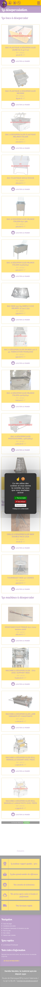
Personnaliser (20, 505)
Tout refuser (21, 501)
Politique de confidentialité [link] (21, 508)
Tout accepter (21, 498)
